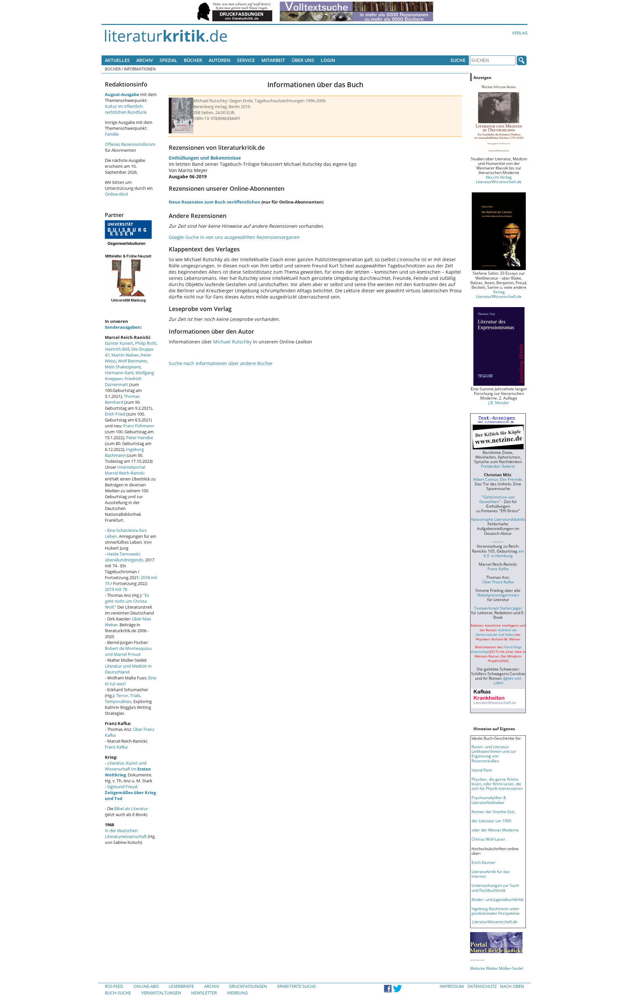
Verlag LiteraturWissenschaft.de (499, 294)
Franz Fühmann (138, 426)
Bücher (193, 60)
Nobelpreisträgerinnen (498, 594)
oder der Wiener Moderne (495, 829)
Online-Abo (116, 194)
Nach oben (512, 986)
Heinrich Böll (117, 349)
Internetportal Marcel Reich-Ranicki (125, 470)
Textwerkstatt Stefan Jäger (498, 608)
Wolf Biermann (132, 361)
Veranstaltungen (161, 993)
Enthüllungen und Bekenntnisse (205, 158)
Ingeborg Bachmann (124, 452)
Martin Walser (125, 355)
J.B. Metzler (498, 402)
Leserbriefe (181, 986)
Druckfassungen (248, 986)
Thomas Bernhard (122, 399)
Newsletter (204, 993)
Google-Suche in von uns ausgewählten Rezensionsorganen (234, 237)
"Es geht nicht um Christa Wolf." (127, 601)
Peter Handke (139, 437)
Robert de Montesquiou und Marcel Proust (128, 651)
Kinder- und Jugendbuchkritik (497, 899)
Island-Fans (481, 769)
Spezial (168, 60)
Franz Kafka (116, 747)
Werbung (237, 993)
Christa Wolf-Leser (488, 839)
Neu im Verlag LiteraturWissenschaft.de (499, 179)
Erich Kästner (483, 862)
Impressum (452, 986)
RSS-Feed (114, 986)
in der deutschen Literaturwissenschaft (126, 833)
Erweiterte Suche (296, 986)
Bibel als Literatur (131, 808)
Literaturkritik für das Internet (490, 874)
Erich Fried (115, 414)
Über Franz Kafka (498, 581)
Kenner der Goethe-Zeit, (493, 811)
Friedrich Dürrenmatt (123, 381)
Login (328, 60)
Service (246, 60)
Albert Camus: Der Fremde (497, 479)
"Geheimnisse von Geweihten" (497, 499)
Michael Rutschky (232, 342)
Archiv (144, 60)
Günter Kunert (119, 343)
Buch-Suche (118, 993)
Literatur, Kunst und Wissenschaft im (128, 769)
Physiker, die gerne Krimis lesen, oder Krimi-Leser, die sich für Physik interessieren (497, 783)
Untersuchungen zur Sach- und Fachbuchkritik (495, 887)
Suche (458, 60)
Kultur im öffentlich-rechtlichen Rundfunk (126, 109)
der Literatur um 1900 (491, 820)
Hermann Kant (119, 373)
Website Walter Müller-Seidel (496, 968)
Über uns (303, 60)
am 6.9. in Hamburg (504, 553)
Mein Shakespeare (123, 367)
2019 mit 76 (116, 589)
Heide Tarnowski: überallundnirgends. (124, 557)
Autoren (219, 60)
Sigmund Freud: (130, 792)
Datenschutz (482, 986)
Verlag (519, 33)
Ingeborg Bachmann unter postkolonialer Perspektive (495, 911)
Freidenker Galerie (498, 466)
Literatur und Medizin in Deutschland (128, 669)
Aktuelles (117, 60)
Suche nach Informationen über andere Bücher (221, 363)
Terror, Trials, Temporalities (123, 698)
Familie (112, 134)
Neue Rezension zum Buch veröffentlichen (214, 202)
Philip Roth (145, 343)
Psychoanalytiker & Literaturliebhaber (488, 800)
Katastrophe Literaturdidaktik (497, 519)
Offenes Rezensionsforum (130, 144)
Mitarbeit (273, 60)
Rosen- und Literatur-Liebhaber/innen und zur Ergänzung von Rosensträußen (493, 753)
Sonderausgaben (123, 327)
